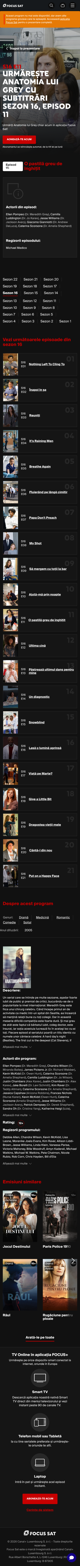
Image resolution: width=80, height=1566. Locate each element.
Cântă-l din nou (40, 850)
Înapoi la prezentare (25, 48)
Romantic (63, 917)
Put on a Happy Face (44, 876)
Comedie (9, 922)
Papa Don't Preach (43, 517)
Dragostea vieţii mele (45, 824)
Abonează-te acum (40, 1498)
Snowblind (36, 722)
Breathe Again (40, 466)
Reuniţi (34, 415)
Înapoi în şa (37, 390)
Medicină (42, 917)
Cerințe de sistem (40, 1510)
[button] (71, 1557)
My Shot (35, 543)
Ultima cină (37, 645)
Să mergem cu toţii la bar (48, 569)
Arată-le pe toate (40, 1338)
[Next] (73, 1260)
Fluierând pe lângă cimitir (48, 492)
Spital (27, 922)
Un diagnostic (39, 697)
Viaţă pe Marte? (40, 773)
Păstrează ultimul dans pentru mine (51, 671)
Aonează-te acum (19, 139)
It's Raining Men (41, 441)
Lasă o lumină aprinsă (45, 748)
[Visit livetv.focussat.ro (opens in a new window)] (62, 5)
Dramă (23, 917)
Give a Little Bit (40, 799)
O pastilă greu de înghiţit (46, 620)
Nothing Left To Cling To (47, 364)
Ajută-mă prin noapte (45, 594)
